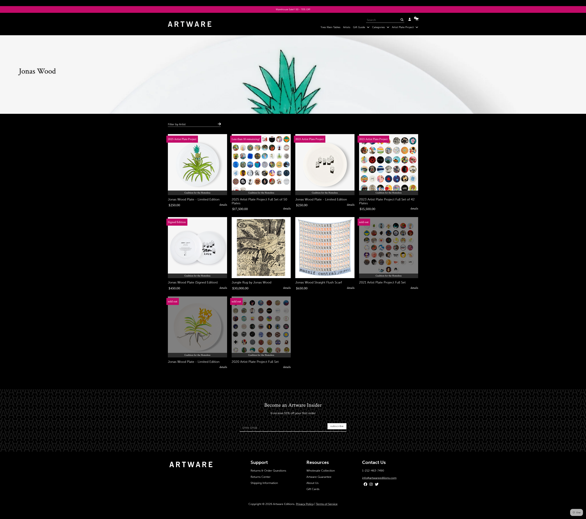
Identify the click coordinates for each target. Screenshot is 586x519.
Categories (381, 27)
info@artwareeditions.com (379, 478)
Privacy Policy (305, 504)
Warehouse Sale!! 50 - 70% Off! (293, 9)
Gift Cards (312, 489)
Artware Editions (283, 504)
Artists (346, 27)
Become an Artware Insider (293, 405)
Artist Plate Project (405, 27)
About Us (312, 483)
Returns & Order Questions (268, 470)
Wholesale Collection (320, 470)
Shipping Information (264, 483)
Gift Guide (362, 27)
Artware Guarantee (318, 477)
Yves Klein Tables (330, 27)
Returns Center (261, 477)
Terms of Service (327, 504)
